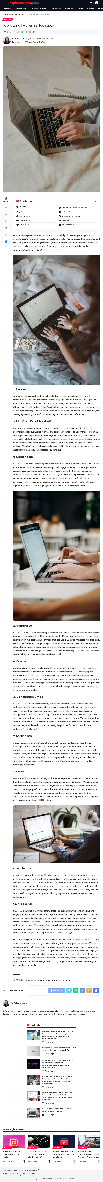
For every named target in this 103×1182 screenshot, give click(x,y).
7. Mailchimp (25, 220)
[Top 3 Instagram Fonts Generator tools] (14, 1141)
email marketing (31, 980)
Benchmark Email (21, 704)
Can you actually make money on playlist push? (37, 1154)
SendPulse (18, 633)
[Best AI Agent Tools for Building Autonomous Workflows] (33, 1113)
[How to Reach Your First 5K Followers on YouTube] (64, 1141)
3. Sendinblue (25, 212)
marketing (65, 980)
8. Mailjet (65, 220)
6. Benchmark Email (71, 216)
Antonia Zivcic (18, 38)
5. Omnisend (25, 216)
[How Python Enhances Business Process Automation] (89, 1141)
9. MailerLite (24, 225)
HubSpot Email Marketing (25, 428)
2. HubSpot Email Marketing (74, 208)
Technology (49, 1042)
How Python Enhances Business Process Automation (89, 1154)
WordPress (50, 761)
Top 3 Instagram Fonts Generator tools (11, 1154)
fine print (13, 1173)
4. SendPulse (67, 212)
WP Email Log (81, 951)
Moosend (18, 911)
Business (7, 19)
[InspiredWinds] (24, 2)
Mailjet (16, 779)
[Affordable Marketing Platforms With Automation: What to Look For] (33, 1051)
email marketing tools (50, 980)
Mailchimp (18, 743)
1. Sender (23, 207)
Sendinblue (18, 464)
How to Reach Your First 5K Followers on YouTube (64, 1154)
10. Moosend (68, 225)
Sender (16, 396)
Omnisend (18, 668)
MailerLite (17, 875)
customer (72, 486)
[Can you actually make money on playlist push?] (39, 1141)
